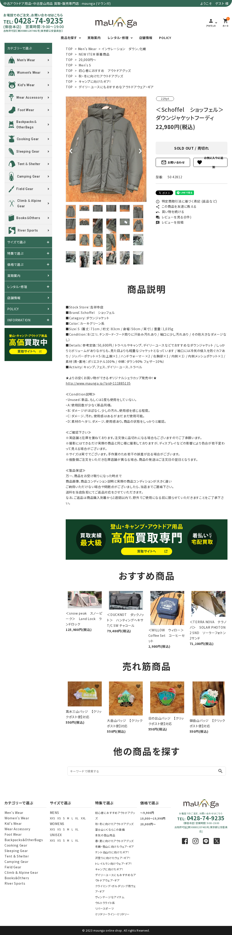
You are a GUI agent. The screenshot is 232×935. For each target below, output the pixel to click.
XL (76, 818)
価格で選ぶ (15, 264)
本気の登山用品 (105, 835)
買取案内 (94, 37)
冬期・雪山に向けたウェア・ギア (114, 846)
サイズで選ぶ (16, 242)
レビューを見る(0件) (173, 217)
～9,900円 (147, 813)
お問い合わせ (173, 162)
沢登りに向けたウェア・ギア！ (113, 858)
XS (59, 818)
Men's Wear (87, 48)
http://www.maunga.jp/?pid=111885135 (98, 383)
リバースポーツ (104, 908)
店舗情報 (145, 37)
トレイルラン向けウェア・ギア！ (113, 863)
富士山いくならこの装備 (110, 829)
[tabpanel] (106, 149)
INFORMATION (19, 320)
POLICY (165, 37)
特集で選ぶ (15, 253)
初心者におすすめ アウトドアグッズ (105, 70)
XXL (83, 818)
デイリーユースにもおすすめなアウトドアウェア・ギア (116, 87)
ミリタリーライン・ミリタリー (112, 914)
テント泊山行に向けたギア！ (112, 852)
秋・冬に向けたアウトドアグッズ (101, 76)
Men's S (85, 65)
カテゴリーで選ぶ (19, 48)
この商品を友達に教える (176, 206)
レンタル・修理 (118, 37)
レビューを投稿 (170, 222)
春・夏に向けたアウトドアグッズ (114, 841)
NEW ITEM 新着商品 (94, 54)
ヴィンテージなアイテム (109, 897)
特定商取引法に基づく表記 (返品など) (186, 201)
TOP (69, 48)
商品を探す (69, 37)
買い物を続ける (170, 211)
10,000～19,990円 (153, 818)
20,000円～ (87, 59)
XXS (52, 818)
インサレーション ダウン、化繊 (124, 48)
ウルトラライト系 (105, 903)
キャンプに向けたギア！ (95, 81)
